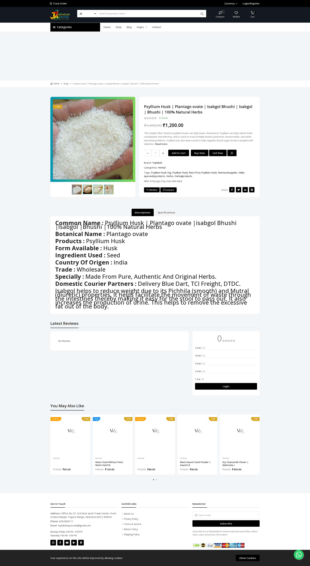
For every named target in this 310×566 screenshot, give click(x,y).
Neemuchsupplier (227, 172)
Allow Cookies (247, 558)
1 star (199, 379)
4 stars (200, 355)
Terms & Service (132, 524)
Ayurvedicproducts (154, 176)
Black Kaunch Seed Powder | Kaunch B (195, 464)
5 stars (200, 347)
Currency (229, 3)
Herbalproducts (183, 176)
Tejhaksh (157, 162)
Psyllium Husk (180, 172)
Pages (141, 27)
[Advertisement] (155, 55)
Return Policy (131, 529)
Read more (161, 144)
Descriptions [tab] (143, 212)
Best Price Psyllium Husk (203, 172)
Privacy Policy (131, 518)
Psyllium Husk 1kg (161, 172)
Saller (242, 172)
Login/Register (251, 3)
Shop (118, 27)
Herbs (169, 176)
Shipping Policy (132, 534)
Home (106, 27)
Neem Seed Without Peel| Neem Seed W (109, 464)
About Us (129, 513)
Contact (156, 27)
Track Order (60, 3)
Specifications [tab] (166, 212)
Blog (129, 27)
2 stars (200, 371)
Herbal (161, 167)
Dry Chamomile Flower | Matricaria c (235, 464)
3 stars (200, 363)
